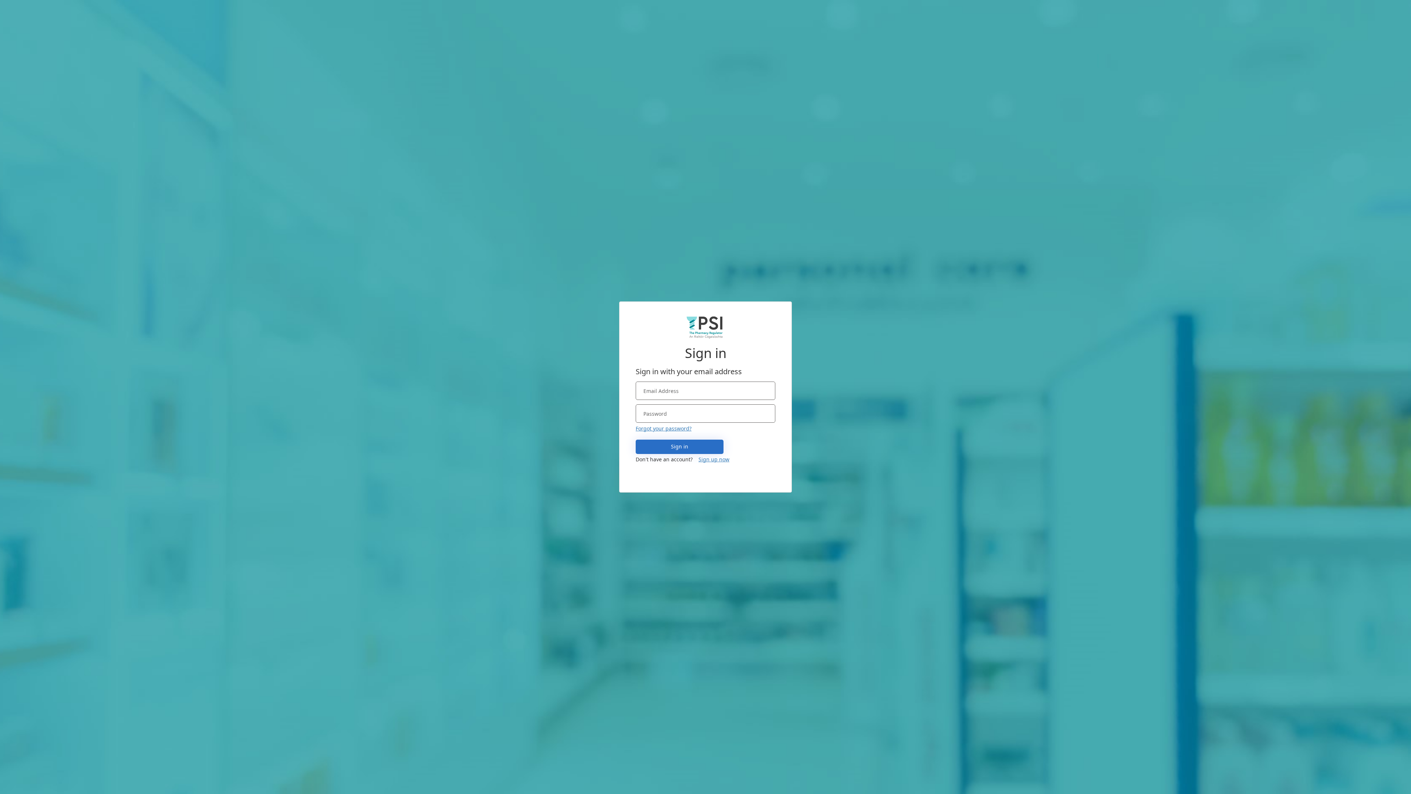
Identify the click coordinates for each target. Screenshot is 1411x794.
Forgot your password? (664, 428)
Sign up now (714, 459)
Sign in (679, 446)
